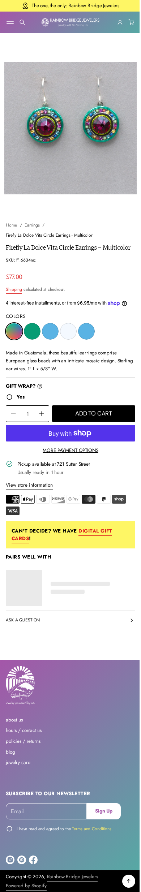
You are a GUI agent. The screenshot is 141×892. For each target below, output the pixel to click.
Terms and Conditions (91, 830)
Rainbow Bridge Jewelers (72, 878)
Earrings (32, 218)
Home (11, 218)
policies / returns (23, 743)
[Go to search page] (22, 22)
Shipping (14, 291)
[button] (22, 22)
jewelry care (18, 764)
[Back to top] (123, 883)
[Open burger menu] (10, 22)
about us (14, 721)
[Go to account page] (114, 22)
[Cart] (125, 22)
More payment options (67, 452)
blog (10, 753)
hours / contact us (24, 732)
